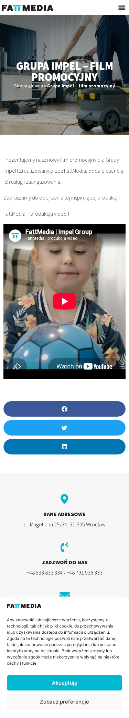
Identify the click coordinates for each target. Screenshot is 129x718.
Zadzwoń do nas (64, 562)
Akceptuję (64, 682)
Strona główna (28, 86)
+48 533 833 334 (45, 572)
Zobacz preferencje (64, 701)
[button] (121, 7)
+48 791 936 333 (85, 572)
